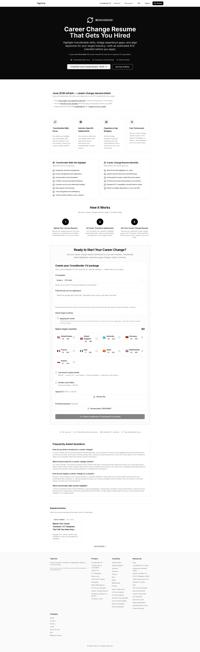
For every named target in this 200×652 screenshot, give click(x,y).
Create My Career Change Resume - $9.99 (87, 67)
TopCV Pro (95, 570)
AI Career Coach (97, 599)
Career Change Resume (99, 591)
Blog (134, 562)
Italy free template (118, 604)
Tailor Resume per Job (140, 579)
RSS (51, 632)
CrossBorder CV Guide (140, 565)
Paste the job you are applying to (68, 291)
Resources (128, 3)
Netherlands (116, 583)
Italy (113, 577)
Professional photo (66, 404)
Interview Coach (138, 599)
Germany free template (120, 598)
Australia (115, 568)
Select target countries (64, 313)
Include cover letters (66, 382)
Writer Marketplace (98, 585)
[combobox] (100, 280)
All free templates (118, 607)
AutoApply (94, 582)
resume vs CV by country (97, 106)
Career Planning (138, 608)
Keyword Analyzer (139, 591)
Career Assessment (139, 594)
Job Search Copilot (98, 579)
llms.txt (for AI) (55, 629)
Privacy (52, 624)
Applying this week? (67, 318)
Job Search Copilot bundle (68, 372)
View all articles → (100, 546)
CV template (60, 275)
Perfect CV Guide (139, 582)
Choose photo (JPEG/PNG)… (101, 408)
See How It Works (122, 67)
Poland (114, 586)
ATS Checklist (137, 597)
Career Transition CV (140, 573)
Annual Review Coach (140, 605)
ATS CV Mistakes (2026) (141, 576)
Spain (114, 580)
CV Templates (96, 573)
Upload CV (65, 392)
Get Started (158, 3)
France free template (119, 601)
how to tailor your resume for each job (72, 101)
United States (116, 562)
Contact (52, 621)
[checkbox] (58, 318)
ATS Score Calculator (98, 588)
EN (139, 3)
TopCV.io (41, 3)
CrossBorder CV (105, 3)
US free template (118, 592)
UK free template (118, 595)
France (114, 574)
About (52, 618)
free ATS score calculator (69, 103)
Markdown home (56, 635)
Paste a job (95, 576)
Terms (52, 627)
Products (117, 3)
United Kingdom (117, 565)
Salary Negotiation (139, 602)
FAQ (134, 585)
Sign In (147, 3)
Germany (115, 571)
